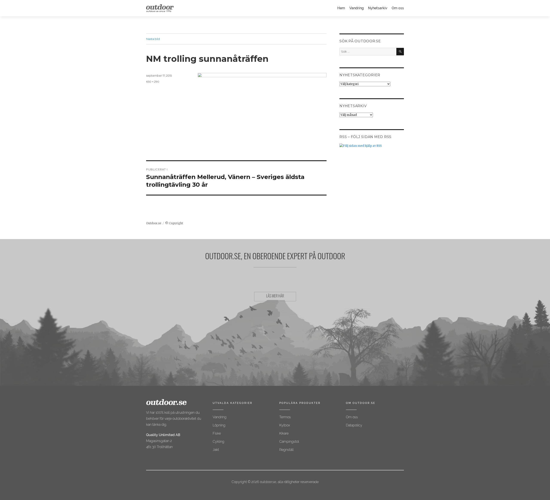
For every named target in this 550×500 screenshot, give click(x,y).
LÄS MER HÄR (275, 296)
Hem (341, 8)
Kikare (284, 433)
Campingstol (289, 441)
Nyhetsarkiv (377, 8)
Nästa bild (153, 39)
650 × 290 (152, 81)
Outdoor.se (153, 223)
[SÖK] (400, 51)
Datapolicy (354, 425)
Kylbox (284, 425)
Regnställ (286, 450)
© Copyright (174, 223)
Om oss (398, 8)
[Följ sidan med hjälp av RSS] (371, 146)
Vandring (356, 8)
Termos (285, 417)
